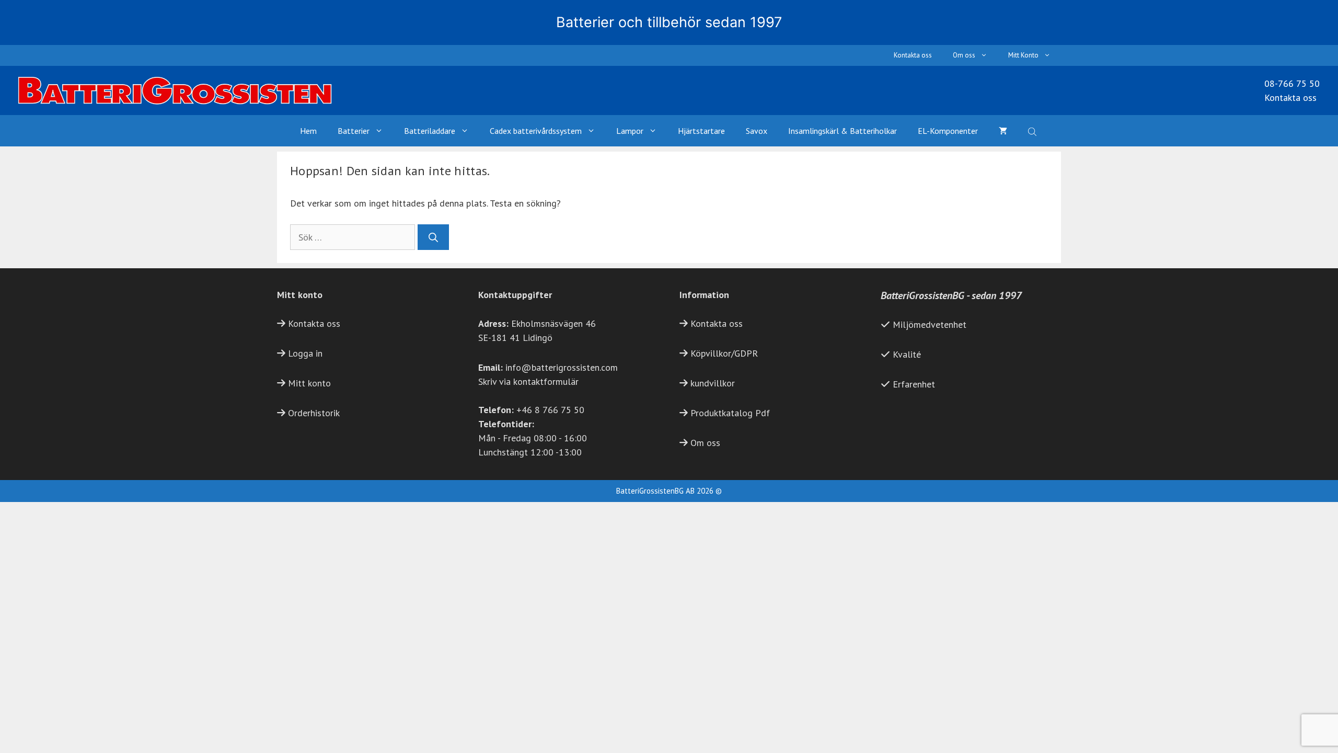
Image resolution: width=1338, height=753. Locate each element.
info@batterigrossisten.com (561, 367)
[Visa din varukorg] (1003, 130)
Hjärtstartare (701, 131)
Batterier (354, 131)
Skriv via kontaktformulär (528, 381)
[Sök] (433, 237)
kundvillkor (712, 383)
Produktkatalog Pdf (730, 413)
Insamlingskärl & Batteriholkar (842, 131)
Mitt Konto (1023, 55)
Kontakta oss (913, 55)
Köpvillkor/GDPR (724, 353)
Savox (756, 131)
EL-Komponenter (948, 131)
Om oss (964, 55)
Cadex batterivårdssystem (536, 131)
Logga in (305, 353)
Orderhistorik (314, 413)
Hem (308, 131)
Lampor (629, 131)
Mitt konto (309, 383)
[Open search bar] (1033, 131)
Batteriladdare (429, 131)
